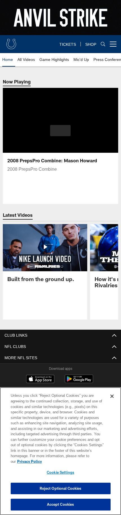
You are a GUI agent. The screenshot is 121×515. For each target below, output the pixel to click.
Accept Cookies (60, 504)
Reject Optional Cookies (61, 488)
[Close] (112, 402)
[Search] (103, 44)
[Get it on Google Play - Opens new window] (79, 382)
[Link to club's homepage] (11, 41)
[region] (60, 454)
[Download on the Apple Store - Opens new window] (40, 379)
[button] (60, 130)
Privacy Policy (72, 461)
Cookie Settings (60, 472)
